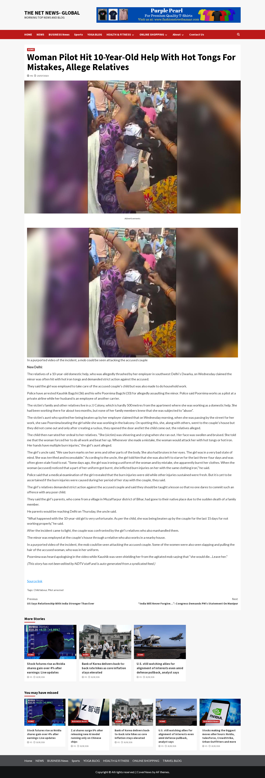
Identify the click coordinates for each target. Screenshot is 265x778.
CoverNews (144, 772)
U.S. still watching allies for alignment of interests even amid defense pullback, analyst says (160, 668)
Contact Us (196, 34)
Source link (34, 581)
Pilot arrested (55, 590)
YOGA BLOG (94, 34)
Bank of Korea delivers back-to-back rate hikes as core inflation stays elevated (104, 668)
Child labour (40, 590)
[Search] (238, 34)
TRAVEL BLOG (172, 760)
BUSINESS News (59, 34)
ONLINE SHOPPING (152, 34)
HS (31, 75)
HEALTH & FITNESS (119, 34)
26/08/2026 (40, 677)
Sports (78, 34)
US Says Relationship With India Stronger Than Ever (60, 601)
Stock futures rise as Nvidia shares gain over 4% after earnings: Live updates (46, 668)
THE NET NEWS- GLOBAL (52, 12)
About (177, 34)
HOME (28, 34)
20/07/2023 (43, 75)
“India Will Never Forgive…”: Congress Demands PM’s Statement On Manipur (188, 601)
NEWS (40, 34)
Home (28, 760)
